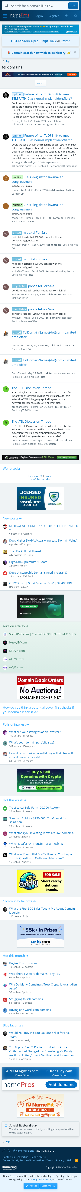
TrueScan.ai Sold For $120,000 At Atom (34, 807)
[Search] (75, 15)
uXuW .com (16, 659)
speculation (54, 121)
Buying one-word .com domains (30, 1010)
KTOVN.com (17, 651)
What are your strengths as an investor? (34, 732)
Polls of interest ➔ (16, 724)
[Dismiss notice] (74, 53)
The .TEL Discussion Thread (31, 388)
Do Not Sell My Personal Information (23, 1160)
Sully (25, 916)
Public (53, 41)
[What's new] (66, 15)
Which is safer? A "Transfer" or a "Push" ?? (36, 843)
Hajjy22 (23, 587)
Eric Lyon (26, 544)
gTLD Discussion (56, 124)
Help (69, 1160)
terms (48, 1179)
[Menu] (5, 16)
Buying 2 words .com (23, 963)
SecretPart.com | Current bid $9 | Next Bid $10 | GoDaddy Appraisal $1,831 (43, 634)
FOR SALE (28, 576)
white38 (16, 244)
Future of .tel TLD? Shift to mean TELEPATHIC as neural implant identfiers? (42, 96)
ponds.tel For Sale (33, 286)
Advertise (23, 1157)
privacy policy (37, 1179)
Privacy (60, 1160)
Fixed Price (27, 274)
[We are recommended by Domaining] (9, 1168)
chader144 (17, 190)
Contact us (9, 1157)
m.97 (24, 565)
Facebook (33, 476)
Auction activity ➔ (15, 626)
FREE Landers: (20, 41)
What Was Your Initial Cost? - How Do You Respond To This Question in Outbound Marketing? (42, 856)
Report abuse (38, 1157)
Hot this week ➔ (14, 800)
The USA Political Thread (25, 551)
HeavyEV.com (18, 642)
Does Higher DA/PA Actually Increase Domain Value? (43, 540)
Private (65, 41)
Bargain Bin (18, 193)
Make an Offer (20, 298)
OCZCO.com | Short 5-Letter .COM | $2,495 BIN (40, 583)
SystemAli (26, 533)
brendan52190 (20, 406)
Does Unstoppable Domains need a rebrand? (38, 572)
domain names (22, 124)
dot (63, 406)
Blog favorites (13, 1025)
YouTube (35, 479)
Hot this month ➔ (15, 955)
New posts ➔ (12, 518)
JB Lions (28, 555)
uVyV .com (16, 667)
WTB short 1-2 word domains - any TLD (34, 973)
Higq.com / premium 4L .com (28, 562)
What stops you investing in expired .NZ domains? (41, 833)
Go (73, 5)
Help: (44, 41)
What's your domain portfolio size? (31, 742)
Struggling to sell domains (26, 999)
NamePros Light (24, 1150)
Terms (50, 1160)
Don (14, 345)
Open (34, 41)
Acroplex (26, 1059)
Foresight (17, 121)
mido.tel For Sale (30, 232)
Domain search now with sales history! (38, 53)
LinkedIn (49, 476)
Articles (46, 479)
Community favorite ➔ (19, 901)
